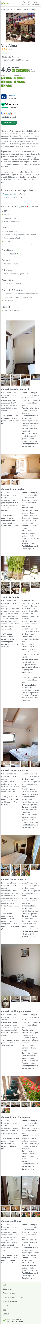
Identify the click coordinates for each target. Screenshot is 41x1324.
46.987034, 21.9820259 (15, 60)
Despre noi (7, 1289)
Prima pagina (5, 9)
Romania (18, 9)
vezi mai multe (34, 245)
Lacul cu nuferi (9, 197)
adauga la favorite (8, 53)
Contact (6, 1314)
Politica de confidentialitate (13, 1297)
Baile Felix (26, 9)
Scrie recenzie (9, 122)
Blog (4, 1309)
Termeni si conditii (10, 1293)
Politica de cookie (10, 1301)
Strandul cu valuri (10, 194)
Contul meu (7, 1305)
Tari (12, 9)
